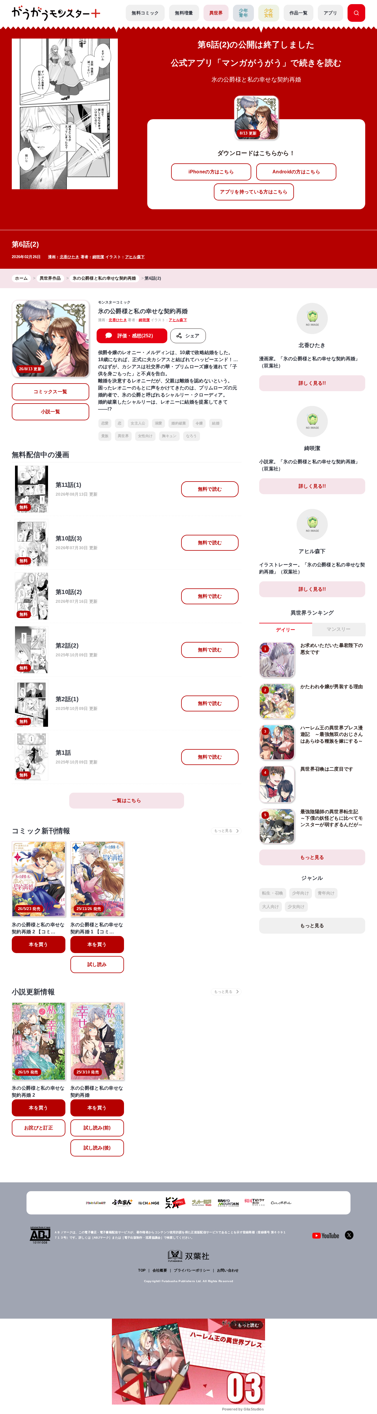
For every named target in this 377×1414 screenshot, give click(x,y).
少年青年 (243, 13)
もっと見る (312, 857)
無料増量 (184, 12)
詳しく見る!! (312, 383)
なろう (191, 436)
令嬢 (199, 423)
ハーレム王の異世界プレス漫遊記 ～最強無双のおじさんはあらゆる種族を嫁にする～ (331, 734)
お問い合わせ (228, 1270)
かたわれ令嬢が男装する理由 (331, 686)
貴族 (105, 436)
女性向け (145, 436)
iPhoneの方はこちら (211, 171)
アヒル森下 (135, 257)
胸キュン (169, 436)
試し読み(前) (97, 1127)
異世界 (216, 12)
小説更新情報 (33, 992)
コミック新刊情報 (41, 831)
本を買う (38, 944)
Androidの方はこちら (296, 171)
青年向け (326, 893)
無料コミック (145, 12)
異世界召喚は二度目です (326, 768)
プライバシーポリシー (192, 1270)
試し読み (97, 964)
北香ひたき (70, 257)
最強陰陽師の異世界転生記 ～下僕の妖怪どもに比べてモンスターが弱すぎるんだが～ (331, 818)
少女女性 (268, 13)
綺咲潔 (98, 257)
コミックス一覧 (50, 391)
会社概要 (160, 1270)
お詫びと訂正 (38, 1127)
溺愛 (158, 423)
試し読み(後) (97, 1147)
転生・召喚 (272, 893)
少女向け (296, 906)
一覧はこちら (126, 800)
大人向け (270, 906)
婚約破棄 (178, 423)
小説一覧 (50, 411)
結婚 (215, 423)
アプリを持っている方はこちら (253, 191)
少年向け (300, 893)
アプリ (330, 12)
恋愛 (105, 423)
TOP (141, 1270)
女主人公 (138, 423)
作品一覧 (298, 12)
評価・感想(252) (135, 335)
